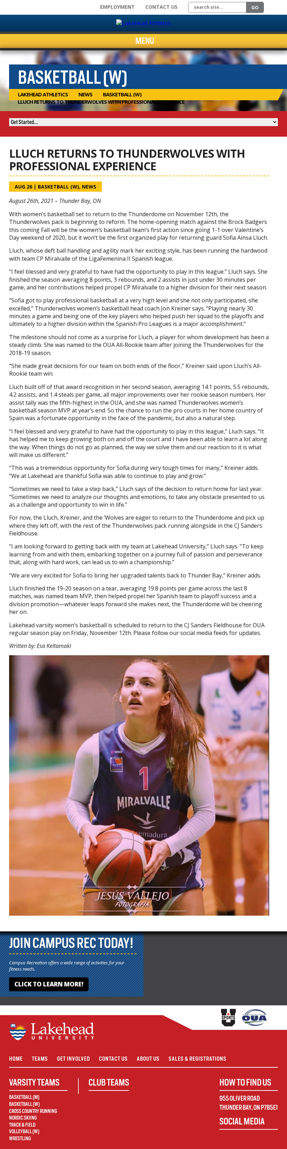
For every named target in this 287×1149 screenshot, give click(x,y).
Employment (117, 7)
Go (255, 7)
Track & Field (22, 1125)
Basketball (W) (122, 94)
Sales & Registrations (197, 1058)
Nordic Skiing (23, 1118)
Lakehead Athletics (43, 94)
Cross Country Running (33, 1111)
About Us (148, 1058)
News (85, 94)
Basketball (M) (24, 1097)
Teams (40, 1058)
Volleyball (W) (24, 1131)
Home (16, 1058)
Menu (144, 41)
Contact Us (161, 7)
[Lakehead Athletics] (143, 23)
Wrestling (20, 1138)
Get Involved (73, 1058)
